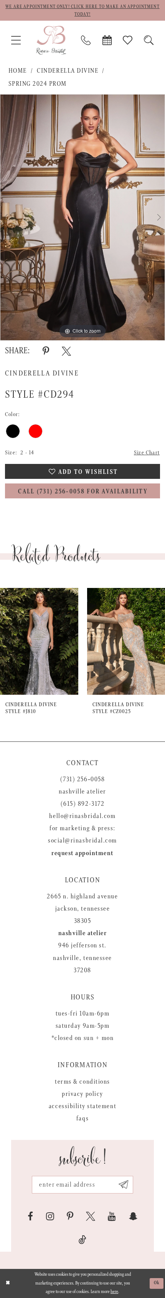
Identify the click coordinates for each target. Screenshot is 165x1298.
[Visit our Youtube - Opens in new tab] (112, 1216)
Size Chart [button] (147, 452)
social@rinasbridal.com (82, 840)
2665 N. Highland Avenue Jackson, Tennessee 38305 (82, 908)
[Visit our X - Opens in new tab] (90, 1216)
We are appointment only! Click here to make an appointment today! (82, 10)
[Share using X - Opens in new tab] (66, 351)
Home (17, 71)
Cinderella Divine (67, 71)
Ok (157, 1283)
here (114, 1292)
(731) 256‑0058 (82, 779)
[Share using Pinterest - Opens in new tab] (46, 351)
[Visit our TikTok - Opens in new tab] (82, 1239)
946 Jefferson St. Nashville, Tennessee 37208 (82, 957)
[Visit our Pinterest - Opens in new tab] (70, 1216)
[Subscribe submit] (123, 1185)
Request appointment (82, 853)
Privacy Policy (82, 1094)
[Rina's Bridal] (51, 40)
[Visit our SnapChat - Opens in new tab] (133, 1216)
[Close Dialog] (8, 1283)
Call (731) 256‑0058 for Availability (83, 492)
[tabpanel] (82, 217)
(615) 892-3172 (82, 804)
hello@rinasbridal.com (82, 816)
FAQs (82, 1118)
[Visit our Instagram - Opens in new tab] (50, 1216)
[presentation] (39, 641)
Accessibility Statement (82, 1106)
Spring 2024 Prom (37, 84)
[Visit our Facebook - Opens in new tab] (30, 1216)
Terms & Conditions (82, 1082)
